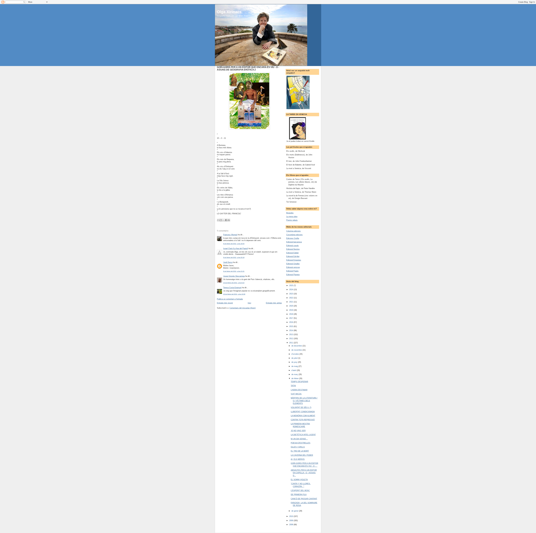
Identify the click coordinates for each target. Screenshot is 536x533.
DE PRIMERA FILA (299, 495)
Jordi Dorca (227, 262)
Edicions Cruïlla (292, 238)
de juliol (294, 358)
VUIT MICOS (296, 394)
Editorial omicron (293, 267)
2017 (291, 318)
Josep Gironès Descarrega (234, 276)
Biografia (289, 213)
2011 (291, 343)
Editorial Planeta (293, 275)
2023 (291, 294)
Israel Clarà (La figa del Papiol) (235, 248)
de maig (294, 366)
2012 (291, 338)
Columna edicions (293, 231)
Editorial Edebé (292, 253)
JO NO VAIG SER (298, 431)
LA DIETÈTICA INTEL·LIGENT (303, 435)
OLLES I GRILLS (298, 447)
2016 (291, 322)
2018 (291, 314)
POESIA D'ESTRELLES (300, 443)
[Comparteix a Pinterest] (228, 220)
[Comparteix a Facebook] (226, 220)
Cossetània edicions (294, 235)
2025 (291, 285)
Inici (249, 303)
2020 (291, 306)
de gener (295, 511)
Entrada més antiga (274, 303)
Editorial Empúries (293, 260)
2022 (291, 298)
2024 (291, 289)
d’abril (294, 370)
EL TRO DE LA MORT (300, 451)
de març (295, 374)
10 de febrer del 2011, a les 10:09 (234, 294)
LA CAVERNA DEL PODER (302, 455)
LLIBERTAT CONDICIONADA (303, 412)
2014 (291, 330)
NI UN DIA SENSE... (299, 439)
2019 (291, 310)
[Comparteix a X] (223, 220)
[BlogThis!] (220, 220)
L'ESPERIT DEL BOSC (300, 490)
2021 (291, 302)
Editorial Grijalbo (293, 264)
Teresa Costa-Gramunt (232, 288)
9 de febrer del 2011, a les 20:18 (233, 257)
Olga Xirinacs (229, 12)
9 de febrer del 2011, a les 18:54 (233, 243)
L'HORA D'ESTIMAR (299, 390)
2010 (291, 516)
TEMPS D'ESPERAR (299, 382)
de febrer (295, 378)
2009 (291, 520)
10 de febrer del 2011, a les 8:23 (233, 282)
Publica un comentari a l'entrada (230, 299)
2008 (291, 525)
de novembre (296, 350)
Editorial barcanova (294, 242)
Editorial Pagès (292, 271)
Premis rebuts (292, 220)
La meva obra (291, 216)
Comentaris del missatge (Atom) (242, 308)
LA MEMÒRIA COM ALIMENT (303, 416)
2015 (291, 326)
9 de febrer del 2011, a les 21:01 (233, 271)
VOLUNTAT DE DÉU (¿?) (301, 407)
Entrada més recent (225, 303)
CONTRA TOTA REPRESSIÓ (303, 420)
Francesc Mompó (230, 235)
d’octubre (295, 354)
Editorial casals (292, 246)
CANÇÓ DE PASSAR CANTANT (304, 499)
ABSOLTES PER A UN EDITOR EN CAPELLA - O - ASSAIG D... (304, 473)
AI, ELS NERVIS (298, 459)
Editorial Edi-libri (292, 256)
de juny (294, 362)
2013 (291, 334)
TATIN (293, 386)
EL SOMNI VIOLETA (299, 480)
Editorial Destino (293, 249)
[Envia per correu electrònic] (218, 220)
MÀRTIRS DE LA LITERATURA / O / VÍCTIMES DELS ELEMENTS (304, 400)
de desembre (296, 346)
